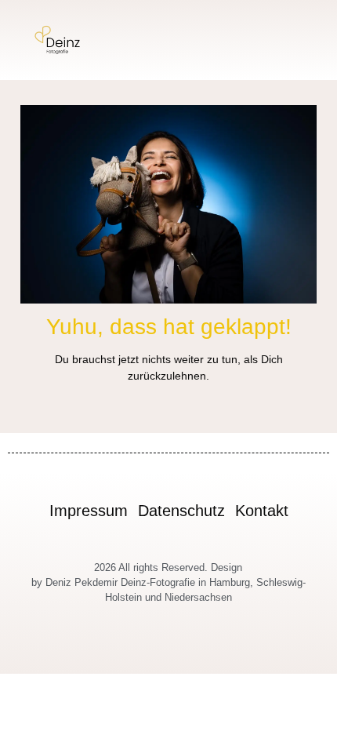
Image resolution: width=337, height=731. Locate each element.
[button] (309, 40)
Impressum (88, 510)
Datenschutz (181, 510)
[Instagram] (133, 649)
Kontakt (261, 510)
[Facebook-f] (151, 649)
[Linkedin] (205, 649)
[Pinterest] (187, 649)
